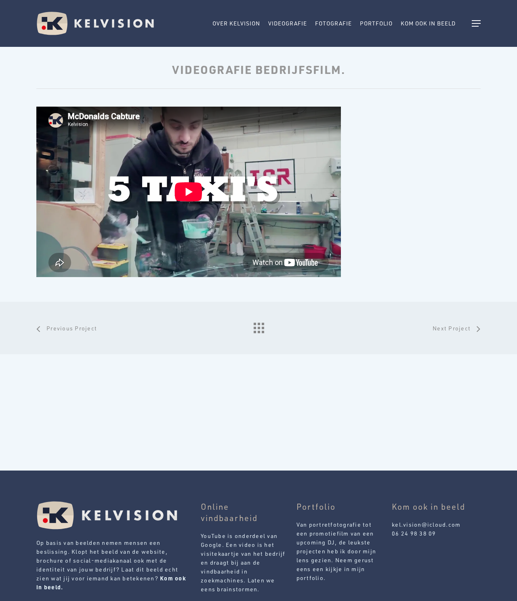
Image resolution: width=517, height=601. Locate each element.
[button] (476, 23)
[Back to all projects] (258, 326)
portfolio (310, 578)
